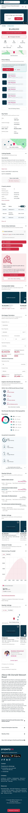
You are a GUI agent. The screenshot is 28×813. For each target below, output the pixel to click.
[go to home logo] (7, 749)
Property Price (5, 321)
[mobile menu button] (26, 2)
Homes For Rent (8, 793)
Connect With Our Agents (8, 790)
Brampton (4, 7)
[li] (7, 760)
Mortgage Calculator (7, 791)
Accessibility (14, 779)
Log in (9, 18)
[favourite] (22, 6)
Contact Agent (14, 660)
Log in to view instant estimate (14, 32)
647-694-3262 (13, 655)
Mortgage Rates (17, 791)
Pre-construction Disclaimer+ (14, 802)
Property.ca (4, 752)
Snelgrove (8, 690)
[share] (25, 6)
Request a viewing (13, 810)
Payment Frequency (6, 342)
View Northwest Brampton (8, 595)
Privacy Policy (21, 779)
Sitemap (10, 781)
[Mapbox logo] (5, 623)
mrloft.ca (9, 778)
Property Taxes (5, 368)
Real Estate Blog (5, 788)
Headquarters (15, 778)
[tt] (2, 760)
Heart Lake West (18, 690)
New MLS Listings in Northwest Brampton (13, 740)
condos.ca (3, 778)
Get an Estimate (14, 275)
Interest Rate (5, 335)
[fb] (5, 760)
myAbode (11, 752)
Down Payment (5, 328)
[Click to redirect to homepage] (2, 2)
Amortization (17, 335)
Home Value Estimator (21, 790)
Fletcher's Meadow (6, 688)
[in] (10, 760)
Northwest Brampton (19, 685)
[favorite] (18, 522)
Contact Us (24, 788)
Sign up (18, 18)
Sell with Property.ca (15, 788)
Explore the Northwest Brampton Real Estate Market (12, 720)
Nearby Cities (5, 734)
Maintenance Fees (5, 361)
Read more (4, 169)
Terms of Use (4, 781)
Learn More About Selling (14, 278)
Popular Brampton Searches (10, 727)
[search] (12, 2)
